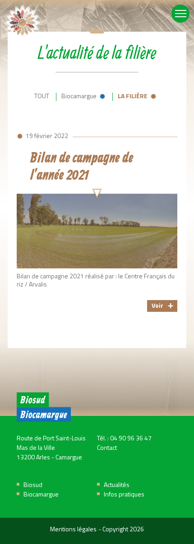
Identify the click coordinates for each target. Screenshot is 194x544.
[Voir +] (97, 222)
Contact (107, 448)
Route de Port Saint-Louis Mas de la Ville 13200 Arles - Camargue (51, 448)
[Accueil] (22, 22)
